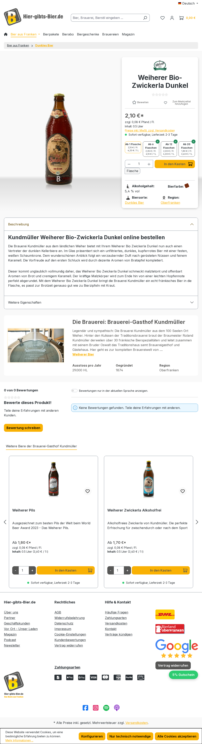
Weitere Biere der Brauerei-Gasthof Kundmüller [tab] (41, 446)
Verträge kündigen (118, 634)
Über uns (11, 612)
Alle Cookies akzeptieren (176, 736)
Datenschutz (63, 623)
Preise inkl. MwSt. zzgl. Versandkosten (150, 130)
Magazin (10, 634)
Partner (9, 618)
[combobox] (106, 18)
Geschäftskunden (17, 623)
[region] (101, 522)
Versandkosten (116, 623)
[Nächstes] (197, 522)
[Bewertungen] (176, 648)
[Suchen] (145, 18)
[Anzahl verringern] (129, 164)
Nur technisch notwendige (130, 736)
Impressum (62, 629)
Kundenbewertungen (70, 640)
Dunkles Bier (134, 203)
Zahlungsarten (116, 618)
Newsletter (12, 645)
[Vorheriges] (5, 522)
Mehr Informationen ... (19, 740)
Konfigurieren (92, 736)
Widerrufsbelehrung (69, 618)
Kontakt (110, 629)
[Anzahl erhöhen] (149, 164)
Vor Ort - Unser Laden (21, 629)
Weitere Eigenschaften (24, 302)
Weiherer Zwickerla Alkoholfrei (134, 510)
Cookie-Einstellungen (70, 634)
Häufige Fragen (116, 612)
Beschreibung (18, 224)
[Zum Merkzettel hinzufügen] (88, 491)
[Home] (5, 34)
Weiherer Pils (23, 510)
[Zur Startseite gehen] (33, 17)
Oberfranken (170, 203)
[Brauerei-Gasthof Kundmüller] (160, 65)
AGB (57, 612)
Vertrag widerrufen (68, 645)
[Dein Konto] (172, 18)
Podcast (10, 640)
